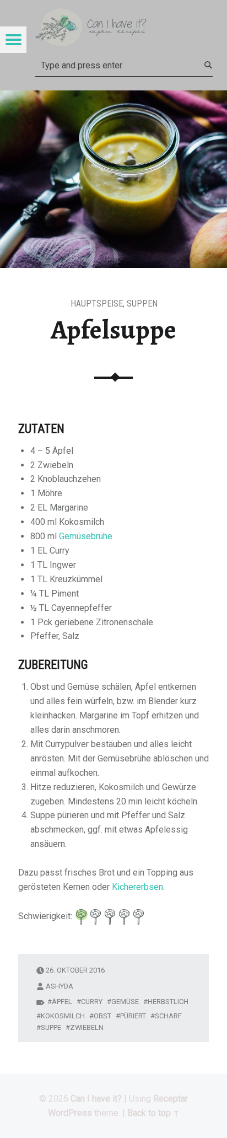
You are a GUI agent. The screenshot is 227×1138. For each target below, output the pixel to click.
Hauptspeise (97, 303)
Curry (91, 1001)
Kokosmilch (63, 1016)
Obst (102, 1016)
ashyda (59, 986)
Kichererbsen (137, 887)
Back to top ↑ (153, 1113)
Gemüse (125, 1001)
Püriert (133, 1016)
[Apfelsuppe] (113, 97)
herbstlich (168, 1001)
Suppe (51, 1027)
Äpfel (62, 1001)
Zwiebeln (87, 1027)
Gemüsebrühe (85, 536)
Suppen (142, 303)
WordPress (70, 1113)
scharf (168, 1016)
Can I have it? (96, 1098)
